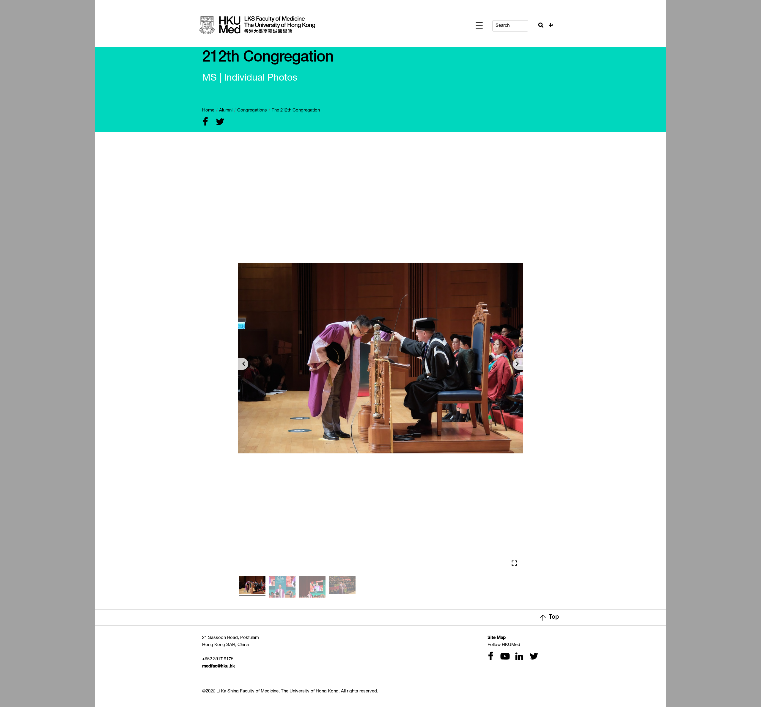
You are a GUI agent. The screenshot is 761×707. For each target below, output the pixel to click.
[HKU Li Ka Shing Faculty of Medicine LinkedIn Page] (518, 657)
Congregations (252, 110)
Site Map (497, 638)
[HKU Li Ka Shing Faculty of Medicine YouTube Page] (504, 657)
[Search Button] (538, 24)
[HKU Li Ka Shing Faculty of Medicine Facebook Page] (490, 657)
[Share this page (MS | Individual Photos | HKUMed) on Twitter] (218, 122)
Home (208, 110)
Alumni (225, 110)
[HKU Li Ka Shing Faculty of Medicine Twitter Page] (532, 657)
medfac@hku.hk (218, 666)
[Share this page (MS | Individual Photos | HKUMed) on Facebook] (205, 122)
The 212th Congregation (296, 110)
